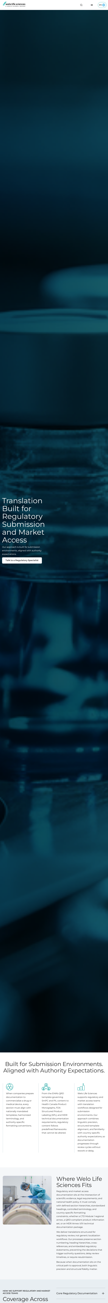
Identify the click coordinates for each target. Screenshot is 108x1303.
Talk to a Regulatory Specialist (22, 560)
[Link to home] (14, 5)
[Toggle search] (81, 5)
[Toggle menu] (91, 5)
